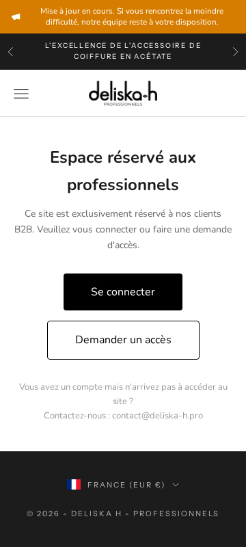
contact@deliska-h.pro (157, 416)
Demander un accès (123, 339)
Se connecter (123, 291)
